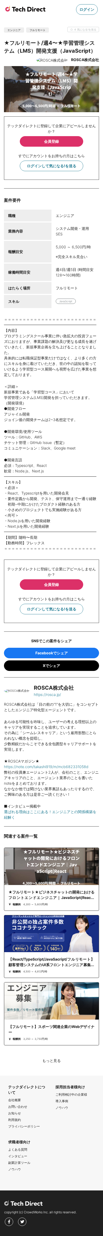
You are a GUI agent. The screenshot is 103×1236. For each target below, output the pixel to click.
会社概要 (14, 1100)
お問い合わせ (17, 1107)
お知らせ (14, 1113)
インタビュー (17, 1156)
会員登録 (51, 141)
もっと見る (51, 1060)
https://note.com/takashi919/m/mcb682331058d (46, 766)
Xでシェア (51, 665)
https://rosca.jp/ (47, 694)
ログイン (86, 9)
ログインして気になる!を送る (51, 166)
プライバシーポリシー (24, 1126)
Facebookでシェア (51, 653)
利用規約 (14, 1120)
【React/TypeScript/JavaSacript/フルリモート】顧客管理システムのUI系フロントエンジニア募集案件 (51, 964)
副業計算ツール (19, 1163)
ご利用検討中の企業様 (71, 1094)
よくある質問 (17, 1149)
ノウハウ (61, 1108)
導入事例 (61, 1101)
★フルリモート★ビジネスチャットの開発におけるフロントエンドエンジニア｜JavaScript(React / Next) (51, 897)
